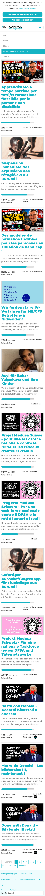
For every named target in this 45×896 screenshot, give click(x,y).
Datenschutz (5, 880)
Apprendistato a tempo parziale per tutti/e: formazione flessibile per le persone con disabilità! (19, 97)
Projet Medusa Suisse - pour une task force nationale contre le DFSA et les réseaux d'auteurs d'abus (21, 443)
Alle (4, 35)
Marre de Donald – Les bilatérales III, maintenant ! (22, 770)
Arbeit (5, 41)
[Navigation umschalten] (40, 27)
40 (10, 866)
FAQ (15, 880)
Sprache (4, 893)
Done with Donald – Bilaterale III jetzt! (19, 827)
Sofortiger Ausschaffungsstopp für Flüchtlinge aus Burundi (21, 581)
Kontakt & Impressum (27, 880)
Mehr (5, 56)
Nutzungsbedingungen (9, 874)
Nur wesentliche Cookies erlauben (22, 14)
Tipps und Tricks (26, 874)
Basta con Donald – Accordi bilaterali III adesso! (20, 710)
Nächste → (23, 866)
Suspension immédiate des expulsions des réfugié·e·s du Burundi (15, 171)
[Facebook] (40, 879)
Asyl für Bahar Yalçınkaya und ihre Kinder (19, 380)
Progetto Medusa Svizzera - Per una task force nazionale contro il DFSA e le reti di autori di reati (20, 511)
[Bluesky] (2, 885)
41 (15, 866)
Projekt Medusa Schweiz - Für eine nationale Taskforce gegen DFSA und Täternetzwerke (20, 646)
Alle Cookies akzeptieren (22, 20)
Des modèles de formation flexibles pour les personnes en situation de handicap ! (22, 243)
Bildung (6, 46)
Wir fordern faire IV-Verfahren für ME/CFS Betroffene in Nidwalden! (21, 313)
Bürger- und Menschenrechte (15, 51)
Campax (12, 890)
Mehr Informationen (27, 8)
